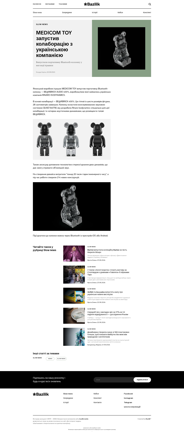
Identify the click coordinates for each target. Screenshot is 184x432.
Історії (94, 13)
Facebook (37, 4)
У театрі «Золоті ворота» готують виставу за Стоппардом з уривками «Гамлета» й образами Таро (108, 272)
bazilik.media (83, 419)
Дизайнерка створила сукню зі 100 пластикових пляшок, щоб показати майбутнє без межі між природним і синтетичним (108, 334)
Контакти (97, 403)
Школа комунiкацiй (132, 407)
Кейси (120, 13)
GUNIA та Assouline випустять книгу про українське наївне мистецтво (105, 293)
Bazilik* (148, 419)
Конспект (147, 13)
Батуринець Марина (94, 345)
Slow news (37, 13)
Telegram (63, 4)
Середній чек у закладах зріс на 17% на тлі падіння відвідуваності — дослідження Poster (107, 313)
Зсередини (67, 13)
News (50, 358)
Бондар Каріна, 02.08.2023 (45, 72)
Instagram (49, 4)
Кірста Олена (92, 260)
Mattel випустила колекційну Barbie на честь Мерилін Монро (107, 251)
